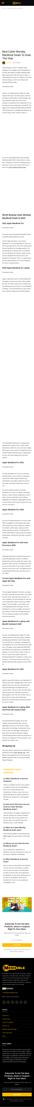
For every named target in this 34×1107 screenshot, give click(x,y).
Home (3, 8)
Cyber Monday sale (19, 752)
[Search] (31, 3)
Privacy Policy (14, 951)
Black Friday (7, 836)
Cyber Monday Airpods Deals (17, 167)
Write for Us (5, 1026)
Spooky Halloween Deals (9, 1029)
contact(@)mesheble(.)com (10, 992)
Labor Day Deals (7, 1032)
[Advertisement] (17, 29)
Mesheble (9, 62)
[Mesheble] (17, 2)
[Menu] (3, 3)
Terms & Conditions (7, 1022)
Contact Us (5, 1015)
